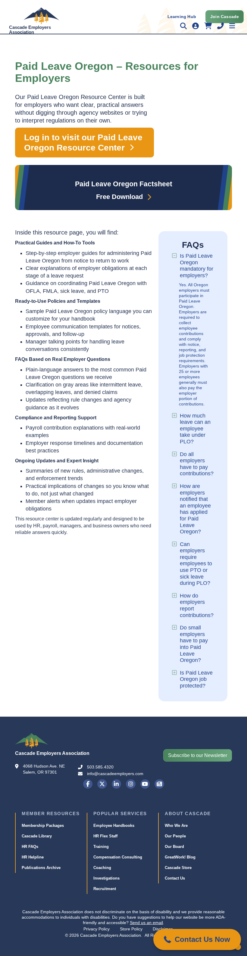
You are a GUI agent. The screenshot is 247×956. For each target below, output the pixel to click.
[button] (197, 939)
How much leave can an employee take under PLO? (195, 429)
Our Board (174, 846)
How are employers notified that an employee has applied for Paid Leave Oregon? (195, 509)
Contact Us (175, 878)
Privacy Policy (96, 929)
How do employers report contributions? (197, 605)
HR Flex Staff (105, 836)
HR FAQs (30, 846)
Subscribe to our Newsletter (197, 755)
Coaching (102, 867)
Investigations (106, 878)
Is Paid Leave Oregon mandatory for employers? (196, 265)
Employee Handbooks (113, 825)
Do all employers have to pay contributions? (197, 464)
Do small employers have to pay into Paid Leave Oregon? (194, 644)
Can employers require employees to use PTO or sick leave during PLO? (196, 563)
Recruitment (104, 888)
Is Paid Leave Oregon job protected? (196, 679)
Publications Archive (41, 867)
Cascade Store (178, 867)
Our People (175, 836)
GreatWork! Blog (180, 857)
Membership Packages (43, 825)
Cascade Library (37, 836)
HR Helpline (33, 857)
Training (101, 846)
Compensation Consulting (117, 857)
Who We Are (176, 825)
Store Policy (131, 929)
